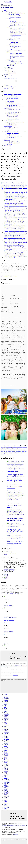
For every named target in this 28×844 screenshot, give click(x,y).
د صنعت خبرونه (11, 72)
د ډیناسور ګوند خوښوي (17, 29)
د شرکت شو (10, 68)
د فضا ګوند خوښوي (15, 35)
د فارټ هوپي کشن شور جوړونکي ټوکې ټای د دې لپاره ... (15, 530)
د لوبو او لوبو (11, 39)
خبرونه (6, 69)
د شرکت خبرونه (11, 71)
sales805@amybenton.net (7, 7)
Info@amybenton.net (9, 570)
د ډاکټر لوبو (14, 54)
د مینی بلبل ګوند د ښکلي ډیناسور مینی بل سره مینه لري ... (15, 486)
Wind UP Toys (10, 65)
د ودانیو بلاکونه (15, 46)
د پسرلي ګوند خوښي (16, 36)
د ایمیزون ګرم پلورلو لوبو (15, 12)
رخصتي (9, 18)
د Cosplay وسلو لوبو (16, 53)
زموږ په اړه (7, 67)
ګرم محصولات (4, 593)
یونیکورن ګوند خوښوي (17, 28)
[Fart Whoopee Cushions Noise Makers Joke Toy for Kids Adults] (15, 526)
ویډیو (6, 74)
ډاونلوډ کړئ (8, 75)
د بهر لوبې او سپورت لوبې (18, 40)
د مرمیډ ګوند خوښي (16, 32)
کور (5, 10)
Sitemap (11, 593)
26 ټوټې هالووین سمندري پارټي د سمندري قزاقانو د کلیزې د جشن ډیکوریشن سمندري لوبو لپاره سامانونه (14, 447)
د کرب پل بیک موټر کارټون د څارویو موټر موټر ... (15, 505)
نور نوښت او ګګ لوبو (16, 63)
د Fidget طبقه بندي (15, 61)
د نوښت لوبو (10, 26)
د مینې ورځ (13, 19)
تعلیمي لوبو (11, 44)
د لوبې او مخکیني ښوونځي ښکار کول (15, 131)
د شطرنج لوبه (14, 47)
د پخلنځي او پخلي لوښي (17, 56)
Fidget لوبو (10, 60)
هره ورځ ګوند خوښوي (13, 14)
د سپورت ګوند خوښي (16, 37)
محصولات (6, 11)
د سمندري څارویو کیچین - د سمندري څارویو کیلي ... (15, 475)
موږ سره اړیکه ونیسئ (10, 78)
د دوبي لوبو (14, 42)
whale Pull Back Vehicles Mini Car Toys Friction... (15, 519)
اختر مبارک (13, 21)
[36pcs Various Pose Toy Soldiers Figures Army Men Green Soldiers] (15, 538)
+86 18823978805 (8, 605)
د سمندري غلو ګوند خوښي (17, 33)
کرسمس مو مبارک (15, 24)
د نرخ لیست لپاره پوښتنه (9, 590)
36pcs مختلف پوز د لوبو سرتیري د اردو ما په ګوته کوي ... (15, 542)
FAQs (5, 76)
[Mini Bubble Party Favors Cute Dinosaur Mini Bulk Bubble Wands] (15, 481)
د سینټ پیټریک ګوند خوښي (18, 25)
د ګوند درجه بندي (15, 15)
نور (11, 49)
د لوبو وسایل (14, 58)
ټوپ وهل (12, 64)
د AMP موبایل (18, 593)
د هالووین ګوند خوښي (16, 22)
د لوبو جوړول (14, 57)
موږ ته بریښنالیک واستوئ (9, 276)
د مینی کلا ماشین (15, 43)
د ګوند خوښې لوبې (15, 17)
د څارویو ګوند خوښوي (16, 30)
